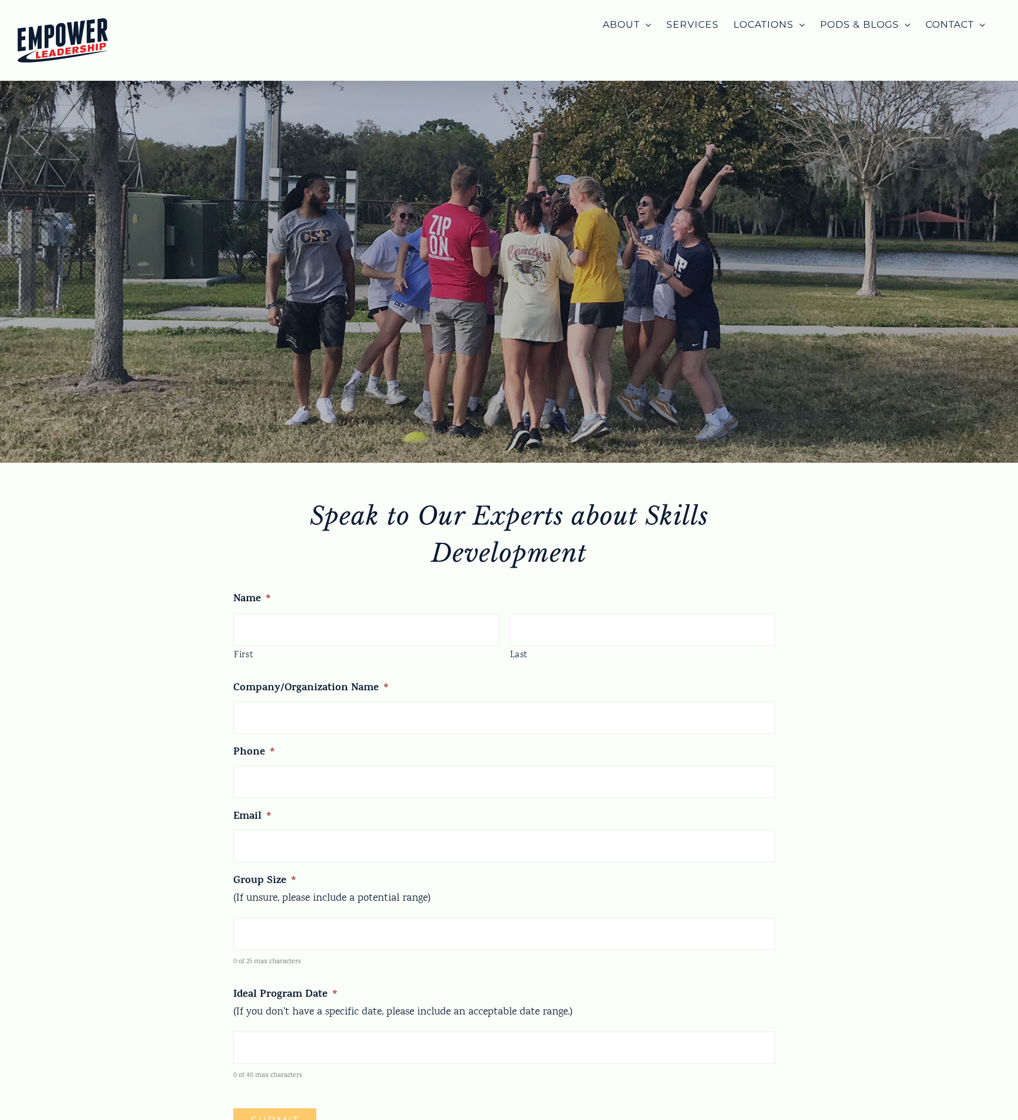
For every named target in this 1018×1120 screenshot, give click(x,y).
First (243, 655)
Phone (254, 753)
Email (252, 817)
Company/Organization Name (311, 689)
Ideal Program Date (285, 995)
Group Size (264, 881)
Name (252, 600)
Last (519, 655)
